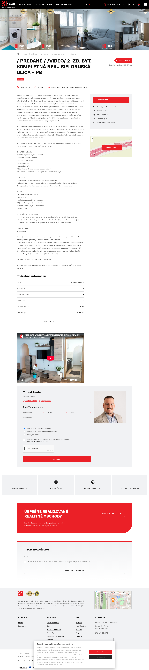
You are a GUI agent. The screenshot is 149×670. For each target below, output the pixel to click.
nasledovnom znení (41, 441)
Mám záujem (101, 119)
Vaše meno (27, 412)
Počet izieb (21, 301)
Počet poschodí (23, 294)
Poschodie (21, 288)
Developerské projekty (65, 4)
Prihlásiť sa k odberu (74, 571)
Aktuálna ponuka (25, 4)
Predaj (20, 622)
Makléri (79, 622)
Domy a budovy (53, 622)
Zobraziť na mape (112, 147)
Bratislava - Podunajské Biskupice (53, 54)
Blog (77, 633)
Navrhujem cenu (32, 435)
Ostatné (50, 640)
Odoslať (57, 459)
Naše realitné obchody (112, 514)
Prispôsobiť (100, 657)
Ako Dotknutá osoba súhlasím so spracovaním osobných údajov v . (49, 440)
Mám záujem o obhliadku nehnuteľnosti (41, 432)
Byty (48, 626)
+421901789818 (31, 401)
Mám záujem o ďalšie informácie (38, 429)
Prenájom (21, 626)
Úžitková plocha (23, 313)
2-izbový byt (73, 54)
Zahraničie (82, 4)
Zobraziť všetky (50, 322)
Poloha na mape (102, 111)
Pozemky (50, 633)
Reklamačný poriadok (25, 661)
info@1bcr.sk (46, 401)
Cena (19, 282)
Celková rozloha (23, 307)
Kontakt (79, 629)
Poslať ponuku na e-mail (106, 107)
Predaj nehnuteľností (30, 54)
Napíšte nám (81, 626)
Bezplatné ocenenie (44, 4)
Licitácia (79, 636)
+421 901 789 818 (115, 4)
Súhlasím (100, 652)
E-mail (49, 412)
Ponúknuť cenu (101, 100)
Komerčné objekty (54, 629)
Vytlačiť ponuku (102, 115)
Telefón (73, 412)
